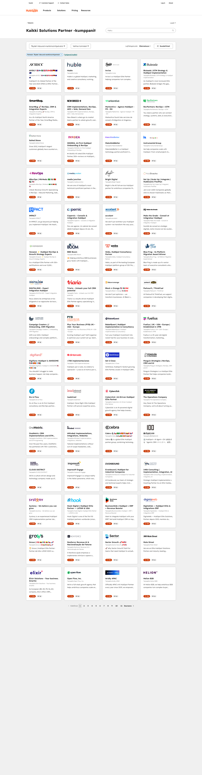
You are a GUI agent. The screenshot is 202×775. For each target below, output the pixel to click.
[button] (173, 23)
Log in (163, 3)
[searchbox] (141, 30)
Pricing (75, 10)
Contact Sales (64, 3)
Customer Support (47, 3)
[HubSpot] (32, 10)
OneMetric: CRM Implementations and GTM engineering (41, 434)
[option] (47, 46)
